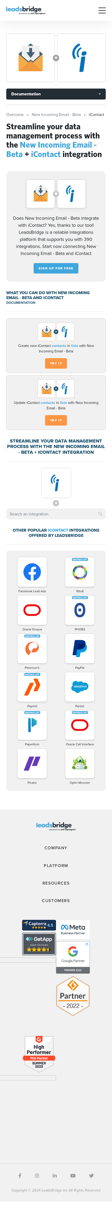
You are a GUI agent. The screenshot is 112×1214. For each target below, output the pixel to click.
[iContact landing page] (81, 57)
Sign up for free (56, 268)
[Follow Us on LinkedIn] (55, 1175)
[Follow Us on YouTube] (73, 1175)
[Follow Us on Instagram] (37, 1175)
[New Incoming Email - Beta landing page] (30, 57)
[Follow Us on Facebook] (19, 1175)
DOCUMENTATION (20, 302)
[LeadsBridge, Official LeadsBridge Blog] (25, 10)
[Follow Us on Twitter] (91, 1175)
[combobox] (56, 513)
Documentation (26, 94)
